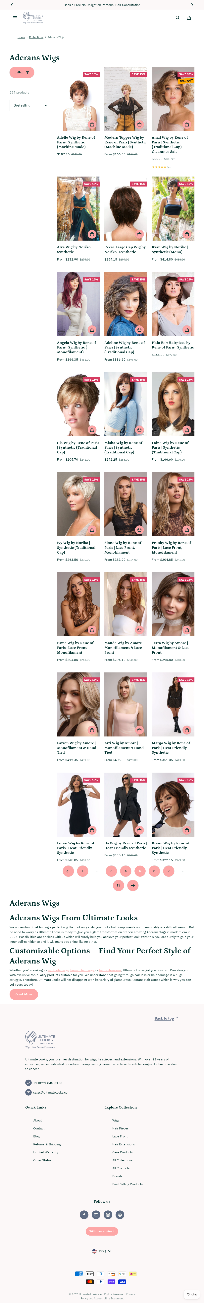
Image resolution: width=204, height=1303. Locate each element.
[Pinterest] (120, 1214)
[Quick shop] (92, 124)
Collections (36, 37)
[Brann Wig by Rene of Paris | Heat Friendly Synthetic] (173, 805)
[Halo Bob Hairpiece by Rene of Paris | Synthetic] (173, 304)
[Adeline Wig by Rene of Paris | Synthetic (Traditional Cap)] (125, 304)
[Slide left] (12, 4)
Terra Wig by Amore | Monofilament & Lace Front (170, 647)
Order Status (42, 1160)
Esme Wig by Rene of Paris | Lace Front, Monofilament (75, 647)
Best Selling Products (127, 1184)
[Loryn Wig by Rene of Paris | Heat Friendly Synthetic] (78, 805)
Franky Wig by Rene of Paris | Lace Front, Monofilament (171, 547)
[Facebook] (84, 1214)
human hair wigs (82, 970)
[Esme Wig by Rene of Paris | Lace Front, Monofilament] (78, 605)
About (37, 1120)
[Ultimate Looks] (33, 18)
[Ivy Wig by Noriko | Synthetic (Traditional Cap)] (78, 504)
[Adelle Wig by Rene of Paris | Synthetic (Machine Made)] (78, 99)
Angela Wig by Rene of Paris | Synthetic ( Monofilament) (76, 347)
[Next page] (132, 885)
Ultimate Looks (88, 1294)
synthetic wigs (58, 970)
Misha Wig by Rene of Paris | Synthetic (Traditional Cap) (123, 447)
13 (119, 885)
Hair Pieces (120, 1128)
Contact (39, 1128)
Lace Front (120, 1136)
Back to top (164, 1018)
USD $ (102, 1251)
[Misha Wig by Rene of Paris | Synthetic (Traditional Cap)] (125, 404)
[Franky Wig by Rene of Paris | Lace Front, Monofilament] (173, 504)
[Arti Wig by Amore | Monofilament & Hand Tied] (125, 705)
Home (21, 37)
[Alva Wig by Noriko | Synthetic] (78, 209)
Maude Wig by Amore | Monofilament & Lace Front (123, 647)
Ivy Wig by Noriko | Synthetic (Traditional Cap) (76, 547)
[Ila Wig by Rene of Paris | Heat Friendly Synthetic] (125, 805)
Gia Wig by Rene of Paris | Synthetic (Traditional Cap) (78, 447)
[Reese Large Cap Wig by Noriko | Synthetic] (125, 209)
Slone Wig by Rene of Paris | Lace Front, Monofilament (122, 547)
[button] (177, 17)
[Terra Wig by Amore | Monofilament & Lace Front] (173, 605)
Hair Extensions (123, 1144)
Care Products (122, 1152)
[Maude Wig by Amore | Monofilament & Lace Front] (125, 605)
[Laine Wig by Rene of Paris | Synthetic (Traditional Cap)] (173, 404)
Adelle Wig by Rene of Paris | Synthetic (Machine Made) (76, 142)
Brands (117, 1176)
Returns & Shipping (47, 1144)
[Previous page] (68, 871)
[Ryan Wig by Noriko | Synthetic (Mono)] (173, 209)
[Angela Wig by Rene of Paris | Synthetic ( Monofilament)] (78, 304)
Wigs (115, 1120)
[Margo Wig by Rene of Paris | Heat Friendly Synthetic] (173, 705)
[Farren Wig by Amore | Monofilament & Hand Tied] (78, 705)
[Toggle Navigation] (15, 17)
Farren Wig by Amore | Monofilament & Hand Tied (76, 748)
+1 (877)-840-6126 (47, 1083)
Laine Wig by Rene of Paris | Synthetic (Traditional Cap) (170, 447)
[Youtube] (96, 1214)
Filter (19, 72)
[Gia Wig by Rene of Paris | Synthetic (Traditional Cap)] (78, 404)
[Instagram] (108, 1214)
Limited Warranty (45, 1152)
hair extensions (110, 970)
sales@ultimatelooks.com (51, 1092)
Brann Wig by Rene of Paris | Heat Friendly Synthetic (170, 848)
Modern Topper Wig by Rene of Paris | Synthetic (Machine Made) (125, 142)
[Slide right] (192, 4)
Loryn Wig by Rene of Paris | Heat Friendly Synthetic (75, 848)
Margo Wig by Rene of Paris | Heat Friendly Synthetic (171, 748)
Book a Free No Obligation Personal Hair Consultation (102, 5)
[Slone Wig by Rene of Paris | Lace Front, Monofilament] (125, 504)
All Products (121, 1168)
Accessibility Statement (109, 1298)
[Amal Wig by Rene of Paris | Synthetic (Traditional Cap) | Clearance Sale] (173, 99)
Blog (36, 1136)
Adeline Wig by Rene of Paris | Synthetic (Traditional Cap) (124, 347)
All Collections (122, 1160)
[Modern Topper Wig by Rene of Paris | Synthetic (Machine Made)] (125, 99)
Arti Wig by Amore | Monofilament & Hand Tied (124, 748)
